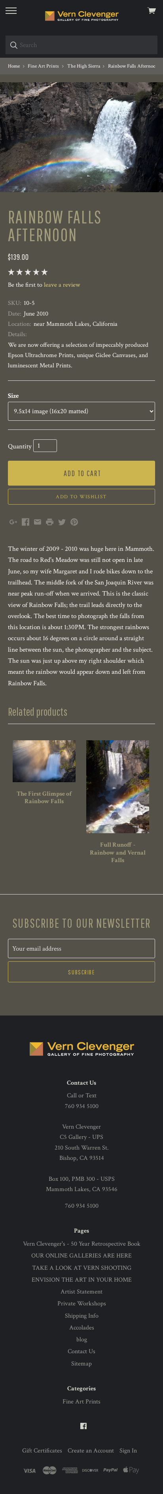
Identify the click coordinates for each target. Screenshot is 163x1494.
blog (81, 1339)
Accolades (81, 1328)
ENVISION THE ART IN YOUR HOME (82, 1280)
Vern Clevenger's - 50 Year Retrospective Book (81, 1244)
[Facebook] (83, 1426)
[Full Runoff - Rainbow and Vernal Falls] (117, 786)
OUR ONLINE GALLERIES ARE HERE (81, 1256)
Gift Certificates (42, 1451)
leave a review (62, 285)
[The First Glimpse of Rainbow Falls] (44, 761)
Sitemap (81, 1364)
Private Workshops (81, 1303)
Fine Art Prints (81, 1402)
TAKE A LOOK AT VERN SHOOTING (81, 1268)
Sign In (128, 1451)
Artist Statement (81, 1292)
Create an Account (91, 1451)
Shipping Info (82, 1316)
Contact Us (81, 1351)
